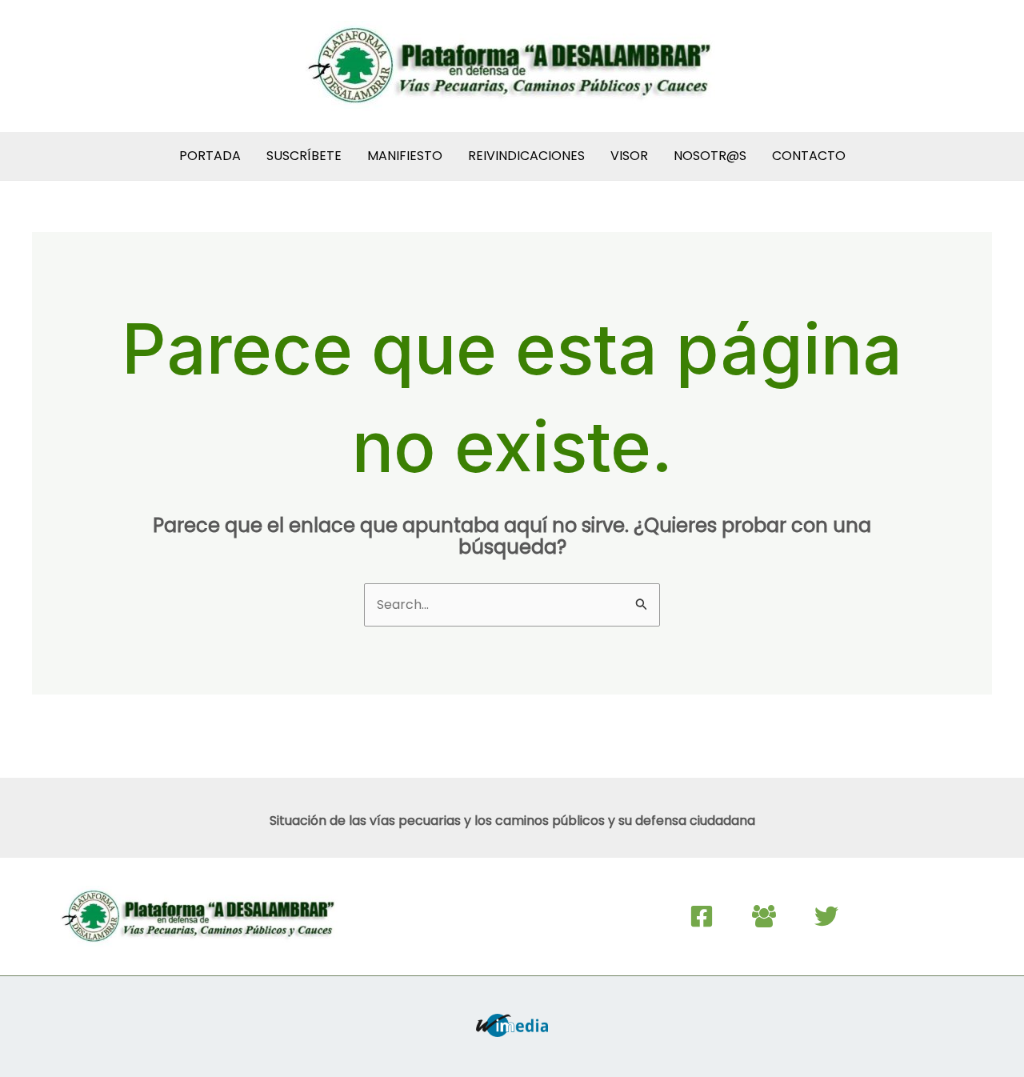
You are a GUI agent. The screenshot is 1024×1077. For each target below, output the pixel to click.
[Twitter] (826, 916)
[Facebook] (701, 916)
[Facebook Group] (764, 916)
